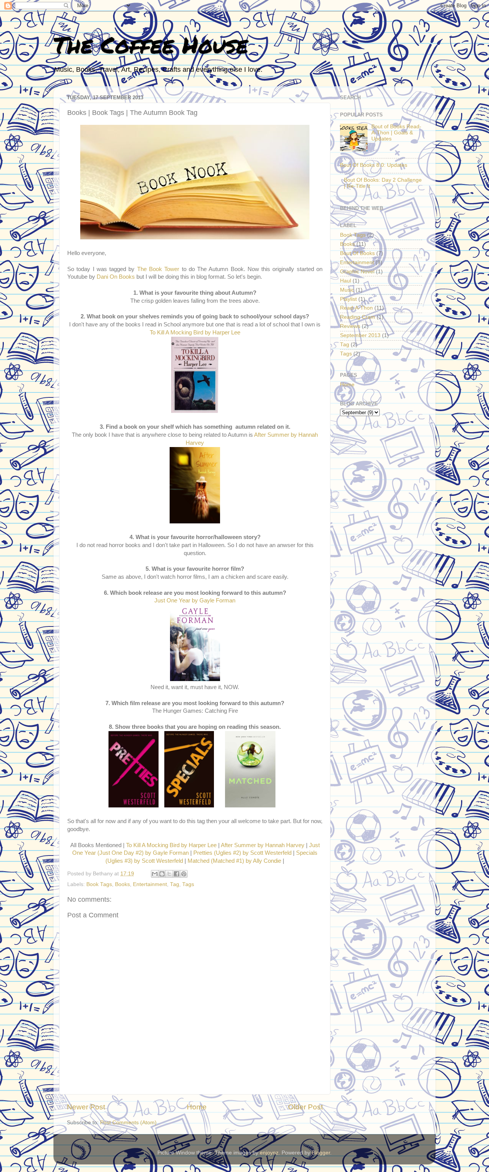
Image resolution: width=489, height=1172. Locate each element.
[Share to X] (169, 874)
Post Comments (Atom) (128, 1122)
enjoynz (269, 1153)
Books (122, 884)
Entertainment (150, 884)
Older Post (305, 1107)
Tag (174, 884)
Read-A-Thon (356, 308)
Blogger (321, 1153)
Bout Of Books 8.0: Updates (373, 165)
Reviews (350, 326)
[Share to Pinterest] (184, 874)
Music (347, 290)
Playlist (348, 299)
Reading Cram (357, 317)
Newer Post (86, 1107)
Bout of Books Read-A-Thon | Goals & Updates (396, 133)
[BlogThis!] (162, 874)
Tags (188, 884)
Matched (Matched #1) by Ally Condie (234, 861)
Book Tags (99, 884)
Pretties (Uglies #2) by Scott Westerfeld (242, 853)
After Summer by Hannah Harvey (262, 845)
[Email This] (155, 874)
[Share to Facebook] (176, 874)
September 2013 (360, 335)
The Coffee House (150, 44)
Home (197, 1107)
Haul (345, 281)
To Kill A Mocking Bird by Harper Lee (195, 332)
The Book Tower (158, 269)
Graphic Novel (357, 271)
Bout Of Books (357, 253)
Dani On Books (116, 277)
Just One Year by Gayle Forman (194, 600)
